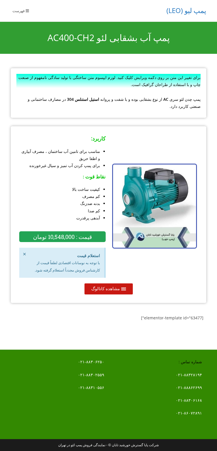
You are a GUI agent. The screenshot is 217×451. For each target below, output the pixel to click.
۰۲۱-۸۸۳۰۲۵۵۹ (91, 374)
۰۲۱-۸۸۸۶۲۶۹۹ (189, 387)
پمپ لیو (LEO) (186, 10)
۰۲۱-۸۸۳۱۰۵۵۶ (91, 387)
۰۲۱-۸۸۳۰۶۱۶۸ (189, 400)
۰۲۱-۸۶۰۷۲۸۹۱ (189, 413)
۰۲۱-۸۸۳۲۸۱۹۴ (189, 374)
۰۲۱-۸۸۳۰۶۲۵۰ (91, 361)
